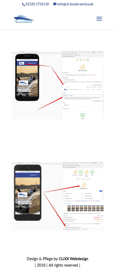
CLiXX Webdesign (73, 259)
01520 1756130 (37, 4)
